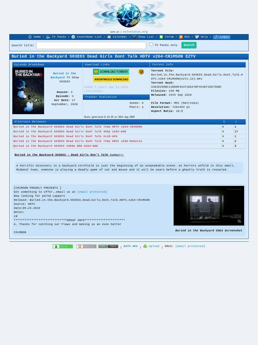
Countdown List (89, 36)
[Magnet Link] (141, 74)
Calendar (120, 36)
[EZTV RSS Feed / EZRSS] (86, 247)
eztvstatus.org (135, 31)
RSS (187, 36)
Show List (146, 36)
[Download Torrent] (111, 74)
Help (204, 36)
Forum (169, 36)
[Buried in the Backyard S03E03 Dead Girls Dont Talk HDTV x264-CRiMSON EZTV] (209, 224)
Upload (154, 246)
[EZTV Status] (108, 247)
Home (37, 36)
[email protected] (92, 191)
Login (224, 36)
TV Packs (59, 36)
